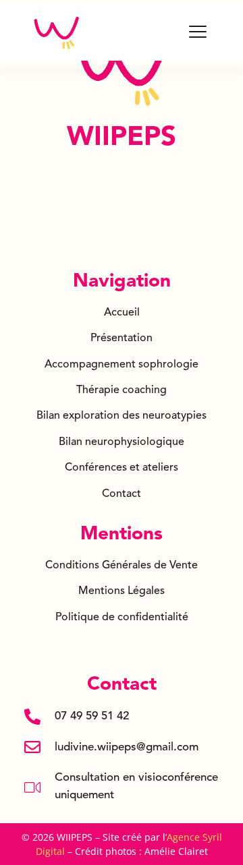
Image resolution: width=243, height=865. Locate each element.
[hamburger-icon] (198, 33)
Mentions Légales (121, 591)
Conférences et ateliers (121, 468)
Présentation (121, 338)
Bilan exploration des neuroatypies (121, 416)
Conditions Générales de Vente (121, 565)
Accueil (122, 312)
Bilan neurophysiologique (121, 442)
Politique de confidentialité (121, 617)
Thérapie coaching (121, 390)
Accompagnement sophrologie (121, 364)
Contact (121, 494)
